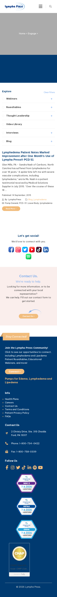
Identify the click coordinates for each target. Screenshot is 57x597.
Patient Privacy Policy (17, 412)
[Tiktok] (24, 467)
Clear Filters (49, 92)
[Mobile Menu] (40, 6)
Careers (9, 402)
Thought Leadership (17, 115)
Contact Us (11, 406)
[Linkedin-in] (29, 467)
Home (22, 33)
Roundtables (13, 107)
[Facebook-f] (7, 467)
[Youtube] (40, 467)
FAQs (8, 416)
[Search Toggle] (50, 6)
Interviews (12, 132)
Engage (32, 33)
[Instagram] (13, 467)
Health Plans (12, 399)
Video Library (14, 124)
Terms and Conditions (17, 409)
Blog (9, 141)
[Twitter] (18, 467)
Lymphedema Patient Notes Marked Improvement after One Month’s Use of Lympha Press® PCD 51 (28, 156)
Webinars (11, 98)
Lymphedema (40, 199)
